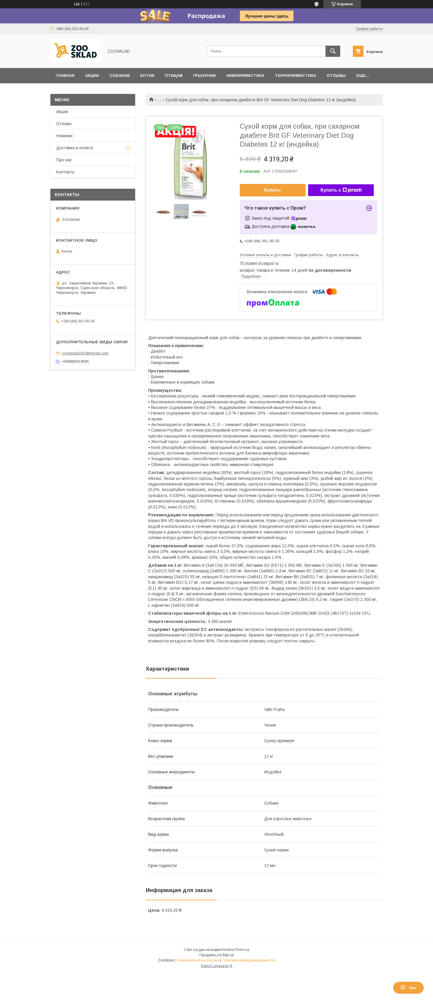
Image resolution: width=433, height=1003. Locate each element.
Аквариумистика (245, 75)
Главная (65, 75)
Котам (147, 75)
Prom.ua (242, 950)
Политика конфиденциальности (248, 960)
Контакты (65, 172)
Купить (272, 190)
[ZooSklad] (75, 60)
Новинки (64, 135)
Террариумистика (295, 75)
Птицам (174, 75)
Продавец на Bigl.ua (216, 955)
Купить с (330, 190)
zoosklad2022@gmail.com (85, 353)
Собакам (120, 75)
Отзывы (336, 75)
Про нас (64, 160)
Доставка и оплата (74, 147)
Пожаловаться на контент (197, 960)
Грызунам (204, 75)
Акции (92, 75)
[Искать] (332, 51)
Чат (413, 987)
